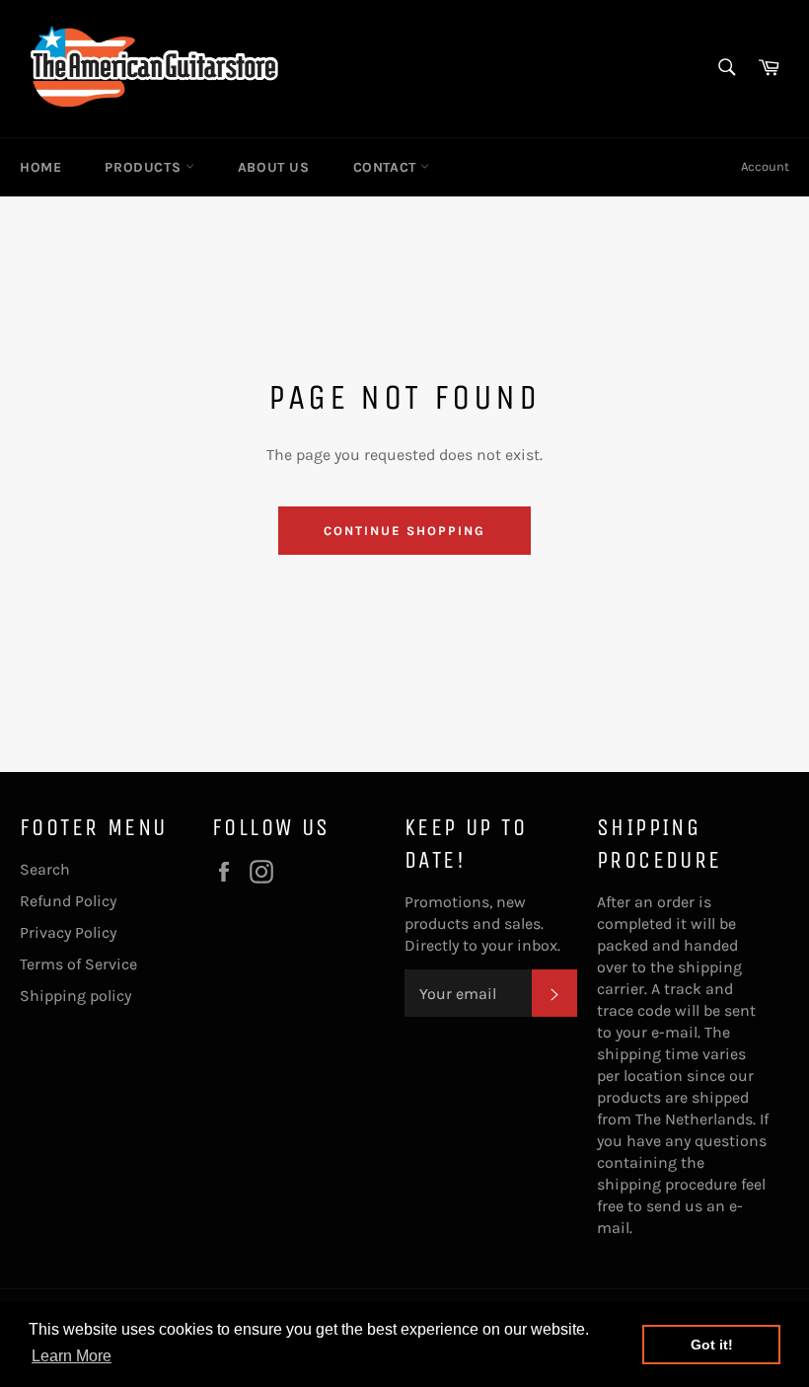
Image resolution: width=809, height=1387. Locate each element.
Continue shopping (404, 530)
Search (45, 869)
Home (40, 167)
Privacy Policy (68, 932)
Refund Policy (68, 900)
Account (765, 166)
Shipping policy (75, 995)
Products (144, 167)
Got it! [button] (712, 1344)
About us (274, 167)
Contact (387, 167)
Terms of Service (78, 964)
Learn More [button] (71, 1356)
